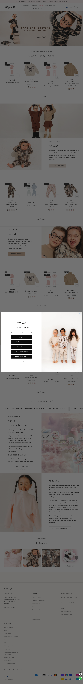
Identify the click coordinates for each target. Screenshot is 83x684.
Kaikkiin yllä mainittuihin (21, 356)
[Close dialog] (79, 314)
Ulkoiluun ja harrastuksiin (21, 347)
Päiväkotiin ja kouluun (21, 342)
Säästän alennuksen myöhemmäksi (21, 361)
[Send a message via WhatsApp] (80, 678)
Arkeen (21, 337)
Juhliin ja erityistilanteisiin (21, 351)
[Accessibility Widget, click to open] (80, 674)
